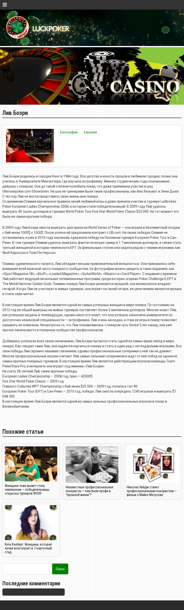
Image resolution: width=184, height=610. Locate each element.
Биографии (69, 132)
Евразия (90, 132)
